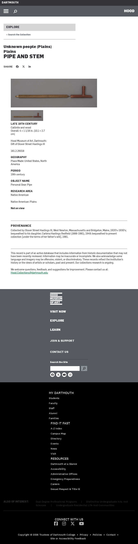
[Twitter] (72, 523)
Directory (56, 438)
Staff (52, 408)
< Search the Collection (18, 35)
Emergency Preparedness (65, 479)
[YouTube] (81, 523)
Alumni (53, 413)
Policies (97, 534)
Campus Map (58, 433)
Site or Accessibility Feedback (68, 538)
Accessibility (58, 469)
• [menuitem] (77, 534)
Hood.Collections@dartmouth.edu (29, 273)
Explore (12, 27)
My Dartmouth (61, 393)
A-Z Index (56, 428)
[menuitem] (69, 405)
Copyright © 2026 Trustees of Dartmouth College (46, 534)
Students (54, 398)
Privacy (84, 534)
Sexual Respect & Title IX (65, 489)
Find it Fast (60, 423)
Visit (53, 453)
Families (54, 418)
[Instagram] (64, 523)
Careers (55, 484)
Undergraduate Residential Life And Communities (85, 505)
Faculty (53, 403)
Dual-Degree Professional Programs (56, 501)
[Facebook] (56, 523)
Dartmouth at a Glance (64, 463)
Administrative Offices (64, 474)
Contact (111, 534)
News (54, 448)
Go (84, 368)
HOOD (129, 11)
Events (55, 443)
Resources (59, 458)
